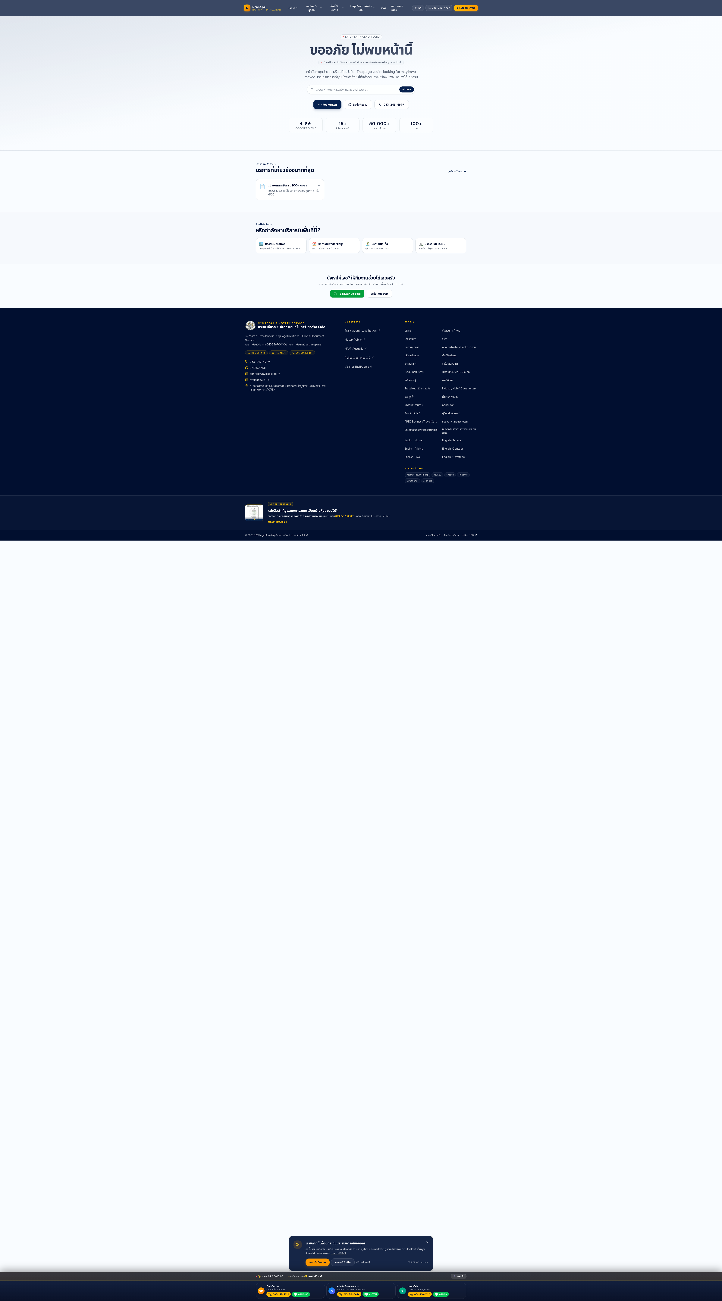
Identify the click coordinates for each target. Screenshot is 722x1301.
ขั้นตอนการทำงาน (451, 330)
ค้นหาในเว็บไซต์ (412, 413)
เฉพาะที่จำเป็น (343, 1262)
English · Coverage (453, 456)
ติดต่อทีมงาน (360, 104)
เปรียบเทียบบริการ (414, 371)
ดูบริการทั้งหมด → (457, 171)
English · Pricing (414, 448)
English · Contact (452, 448)
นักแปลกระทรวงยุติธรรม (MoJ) (421, 429)
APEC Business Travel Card (421, 421)
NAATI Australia (354, 348)
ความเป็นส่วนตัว (433, 535)
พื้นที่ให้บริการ (334, 7)
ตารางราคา (410, 363)
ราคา (383, 8)
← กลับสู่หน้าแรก (327, 104)
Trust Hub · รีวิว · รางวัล (417, 388)
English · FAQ (412, 456)
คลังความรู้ (410, 380)
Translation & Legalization (361, 330)
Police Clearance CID (357, 357)
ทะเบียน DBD (468, 535)
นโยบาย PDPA (338, 1253)
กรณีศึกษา (447, 380)
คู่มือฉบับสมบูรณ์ (450, 413)
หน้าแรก (406, 89)
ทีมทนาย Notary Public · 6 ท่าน (459, 347)
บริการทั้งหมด (412, 355)
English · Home (413, 440)
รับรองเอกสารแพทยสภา (455, 421)
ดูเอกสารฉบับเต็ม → (277, 521)
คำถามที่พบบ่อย (450, 396)
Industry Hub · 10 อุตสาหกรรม (459, 388)
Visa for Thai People (357, 366)
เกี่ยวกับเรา (410, 338)
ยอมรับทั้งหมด (317, 1262)
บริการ (291, 8)
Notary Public (353, 339)
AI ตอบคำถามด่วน (414, 405)
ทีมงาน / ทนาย (412, 347)
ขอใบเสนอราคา (397, 7)
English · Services (452, 440)
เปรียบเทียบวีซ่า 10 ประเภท (456, 371)
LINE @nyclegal (350, 293)
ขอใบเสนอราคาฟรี (466, 7)
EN (420, 7)
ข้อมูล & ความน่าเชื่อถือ (361, 7)
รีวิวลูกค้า (409, 396)
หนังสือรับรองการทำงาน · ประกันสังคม (459, 430)
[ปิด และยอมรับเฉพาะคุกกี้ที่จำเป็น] (427, 1242)
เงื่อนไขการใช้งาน (451, 535)
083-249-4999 (441, 7)
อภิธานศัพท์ (448, 405)
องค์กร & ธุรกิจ (311, 7)
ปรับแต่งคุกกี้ (363, 1262)
